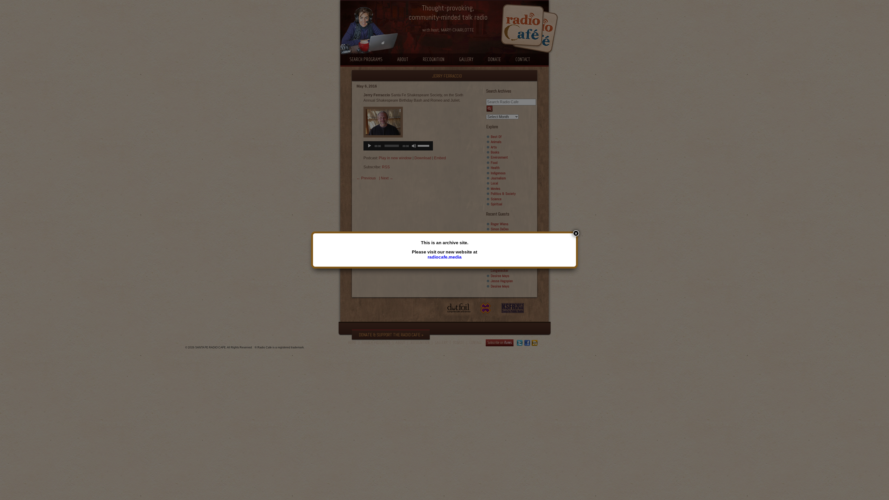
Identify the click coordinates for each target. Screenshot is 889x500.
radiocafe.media (445, 257)
